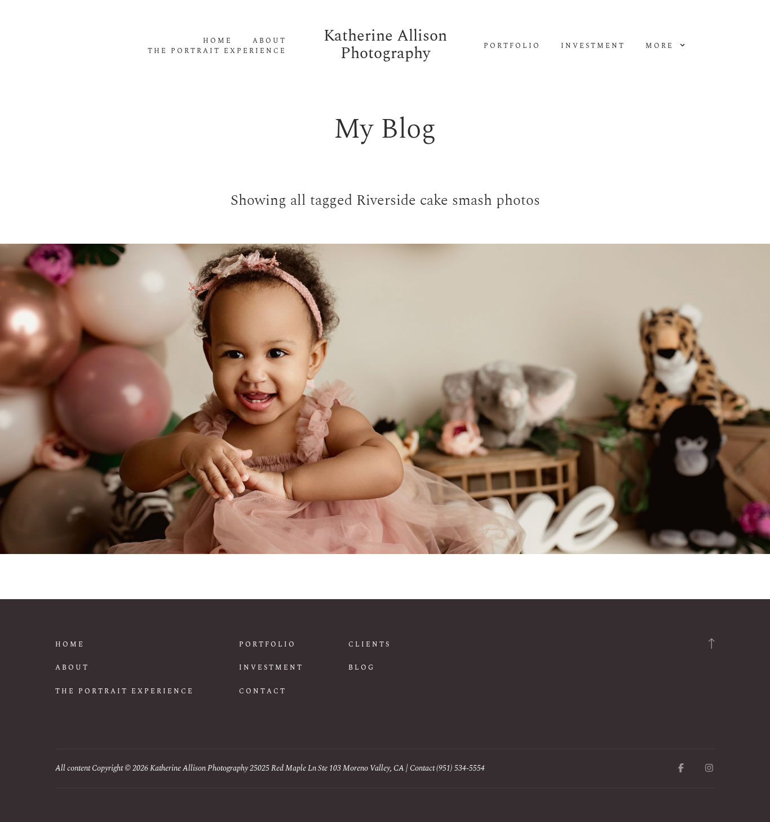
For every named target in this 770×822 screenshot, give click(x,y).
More (661, 46)
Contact (262, 691)
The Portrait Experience (217, 51)
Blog (361, 667)
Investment (593, 46)
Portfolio (512, 46)
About (269, 41)
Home (217, 41)
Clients (369, 644)
